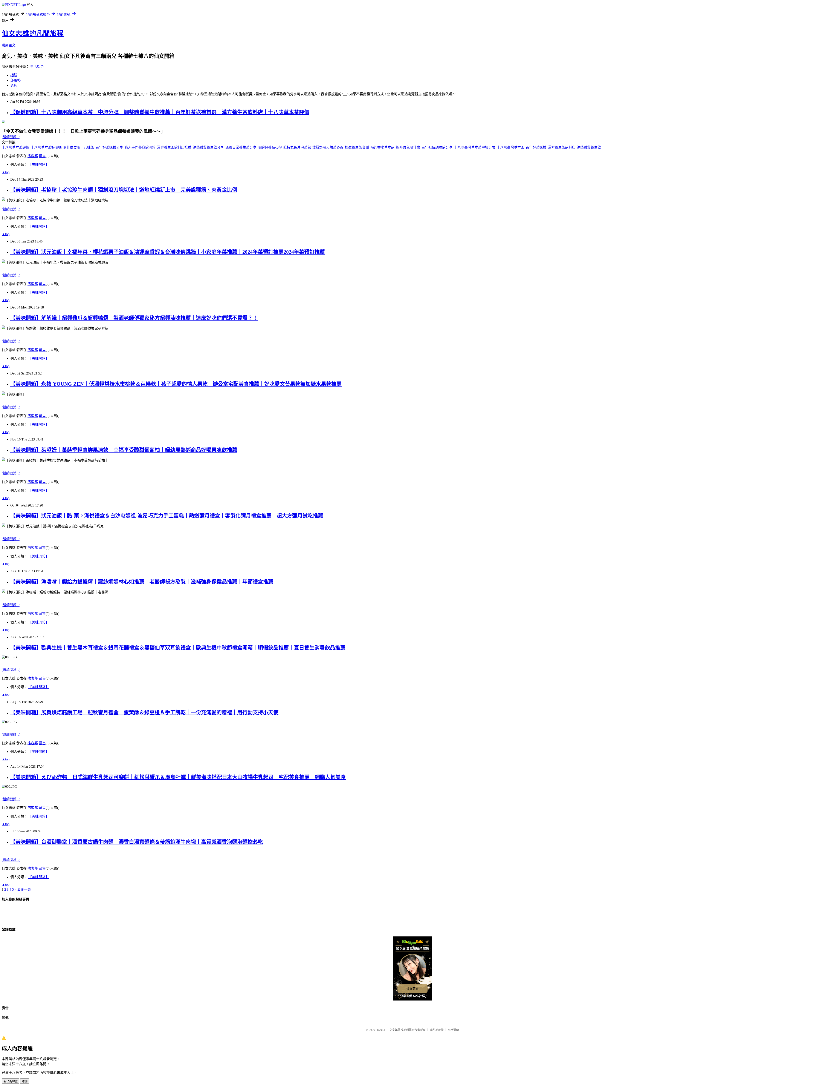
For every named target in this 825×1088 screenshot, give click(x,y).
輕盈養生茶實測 (357, 147)
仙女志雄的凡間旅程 (33, 33)
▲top (5, 172)
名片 (13, 85)
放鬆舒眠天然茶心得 (328, 147)
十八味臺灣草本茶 (511, 147)
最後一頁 (24, 889)
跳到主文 (8, 45)
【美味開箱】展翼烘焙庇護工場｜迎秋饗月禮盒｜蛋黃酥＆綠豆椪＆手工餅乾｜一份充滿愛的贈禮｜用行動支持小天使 (144, 712)
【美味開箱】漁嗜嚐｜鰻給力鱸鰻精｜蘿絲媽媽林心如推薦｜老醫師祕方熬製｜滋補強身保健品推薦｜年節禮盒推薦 (141, 582)
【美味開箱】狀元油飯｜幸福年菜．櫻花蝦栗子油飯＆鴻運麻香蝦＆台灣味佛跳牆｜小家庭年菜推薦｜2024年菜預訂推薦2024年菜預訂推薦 (167, 252)
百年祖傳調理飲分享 (437, 147)
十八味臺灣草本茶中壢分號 (475, 147)
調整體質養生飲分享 (209, 147)
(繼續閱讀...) (11, 137)
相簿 (13, 75)
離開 (25, 1081)
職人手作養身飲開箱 (140, 147)
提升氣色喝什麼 (408, 147)
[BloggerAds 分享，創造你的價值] (412, 943)
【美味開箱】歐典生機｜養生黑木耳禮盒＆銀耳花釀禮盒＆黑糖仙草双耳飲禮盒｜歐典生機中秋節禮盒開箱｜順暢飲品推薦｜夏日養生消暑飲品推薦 (177, 648)
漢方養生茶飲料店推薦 (174, 147)
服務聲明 (453, 1029)
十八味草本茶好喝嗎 (47, 147)
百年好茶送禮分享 (110, 147)
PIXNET (380, 1029)
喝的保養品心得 (270, 147)
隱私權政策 (437, 1029)
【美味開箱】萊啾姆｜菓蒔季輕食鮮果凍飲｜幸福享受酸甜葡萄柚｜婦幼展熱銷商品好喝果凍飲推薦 (123, 450)
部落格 (15, 80)
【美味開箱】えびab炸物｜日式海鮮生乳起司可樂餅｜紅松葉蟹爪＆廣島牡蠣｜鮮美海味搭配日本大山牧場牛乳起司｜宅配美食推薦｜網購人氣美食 (178, 777)
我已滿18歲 (10, 1081)
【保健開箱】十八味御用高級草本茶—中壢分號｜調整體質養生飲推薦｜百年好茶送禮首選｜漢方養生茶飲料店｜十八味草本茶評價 (159, 112)
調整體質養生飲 (589, 147)
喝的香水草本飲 (382, 147)
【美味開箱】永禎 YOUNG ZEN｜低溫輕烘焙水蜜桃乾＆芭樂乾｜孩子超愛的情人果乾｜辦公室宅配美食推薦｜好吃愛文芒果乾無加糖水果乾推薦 (176, 384)
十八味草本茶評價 (16, 147)
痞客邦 (33, 156)
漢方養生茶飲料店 (562, 147)
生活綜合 (37, 66)
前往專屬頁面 (412, 968)
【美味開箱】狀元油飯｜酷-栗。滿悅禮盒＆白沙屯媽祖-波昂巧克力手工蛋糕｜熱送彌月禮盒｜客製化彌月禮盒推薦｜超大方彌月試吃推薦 (166, 516)
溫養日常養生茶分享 (241, 147)
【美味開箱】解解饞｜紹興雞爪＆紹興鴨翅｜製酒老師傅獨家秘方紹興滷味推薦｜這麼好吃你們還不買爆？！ (134, 318)
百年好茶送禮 (536, 147)
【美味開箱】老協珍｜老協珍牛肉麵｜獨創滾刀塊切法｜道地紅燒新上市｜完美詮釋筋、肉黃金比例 (123, 190)
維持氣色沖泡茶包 (297, 147)
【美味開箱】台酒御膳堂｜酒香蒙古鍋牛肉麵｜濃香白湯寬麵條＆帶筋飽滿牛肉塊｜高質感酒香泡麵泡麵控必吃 (136, 842)
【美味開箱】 (38, 164)
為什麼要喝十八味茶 (79, 147)
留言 (42, 156)
